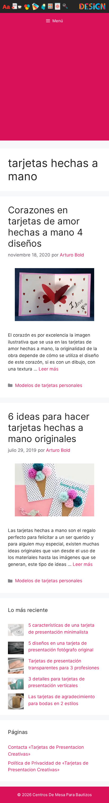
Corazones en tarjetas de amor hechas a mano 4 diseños (45, 226)
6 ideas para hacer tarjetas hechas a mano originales (48, 427)
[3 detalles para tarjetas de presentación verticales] (16, 685)
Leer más (48, 369)
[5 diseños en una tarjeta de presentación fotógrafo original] (16, 649)
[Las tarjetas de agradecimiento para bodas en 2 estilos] (16, 702)
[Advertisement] (54, 86)
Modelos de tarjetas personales (48, 385)
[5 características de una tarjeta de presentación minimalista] (16, 631)
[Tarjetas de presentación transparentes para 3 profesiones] (16, 667)
